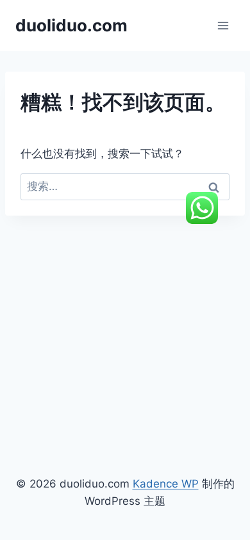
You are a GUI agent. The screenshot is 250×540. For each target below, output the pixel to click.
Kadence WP (166, 483)
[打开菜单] (223, 25)
